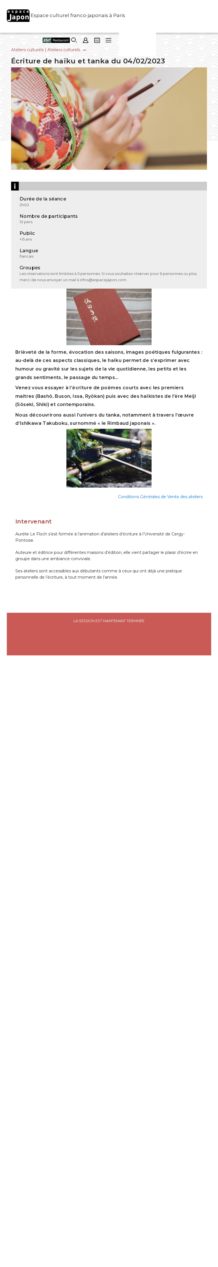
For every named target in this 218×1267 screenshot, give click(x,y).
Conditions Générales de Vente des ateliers (160, 496)
